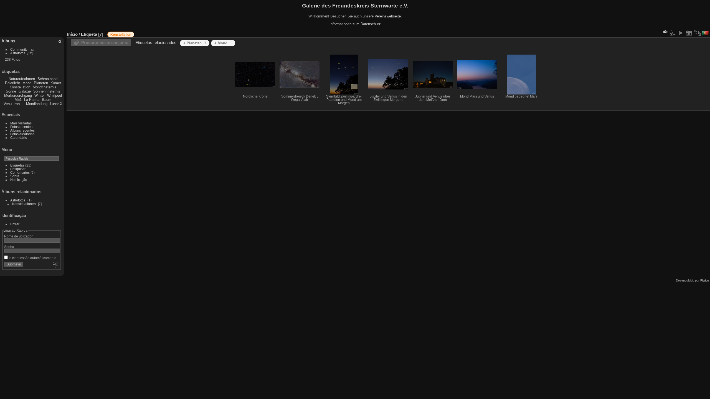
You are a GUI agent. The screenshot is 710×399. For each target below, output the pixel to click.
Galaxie (25, 91)
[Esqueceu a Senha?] (55, 265)
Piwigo (704, 280)
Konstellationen (24, 204)
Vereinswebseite (388, 16)
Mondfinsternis (44, 87)
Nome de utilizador (18, 236)
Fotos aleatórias (22, 134)
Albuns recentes (22, 130)
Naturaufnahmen (22, 79)
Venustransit (14, 104)
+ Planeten (194, 43)
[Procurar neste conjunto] (665, 31)
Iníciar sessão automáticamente (32, 258)
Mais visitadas (21, 123)
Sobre (14, 176)
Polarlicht (12, 83)
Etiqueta (89, 34)
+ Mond (223, 43)
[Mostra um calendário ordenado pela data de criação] (697, 33)
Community (18, 49)
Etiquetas (17, 165)
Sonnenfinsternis (46, 91)
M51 (18, 100)
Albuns (8, 41)
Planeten (41, 83)
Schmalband (47, 79)
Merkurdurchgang (18, 95)
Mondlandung (36, 104)
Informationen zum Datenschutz (355, 24)
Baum (46, 100)
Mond (26, 83)
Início (72, 34)
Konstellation (19, 87)
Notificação (18, 179)
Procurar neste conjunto (104, 42)
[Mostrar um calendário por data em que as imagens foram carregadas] (689, 33)
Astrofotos (17, 53)
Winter (39, 95)
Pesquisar (18, 169)
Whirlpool (54, 95)
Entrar (14, 224)
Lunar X (56, 104)
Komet (55, 83)
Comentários (20, 172)
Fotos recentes (21, 127)
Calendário (18, 137)
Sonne (11, 91)
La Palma (31, 100)
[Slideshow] (680, 33)
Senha (9, 247)
